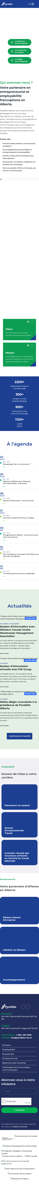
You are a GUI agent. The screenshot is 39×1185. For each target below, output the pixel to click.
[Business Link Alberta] (19, 1178)
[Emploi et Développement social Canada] (19, 1146)
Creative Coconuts (19, 1127)
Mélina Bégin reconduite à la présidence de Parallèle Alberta (18, 705)
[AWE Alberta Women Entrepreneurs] (19, 1169)
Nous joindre (8, 1054)
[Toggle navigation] (37, 4)
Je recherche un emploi (20, 51)
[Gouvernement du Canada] (25, 1136)
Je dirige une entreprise (21, 60)
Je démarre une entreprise (21, 42)
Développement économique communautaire (16, 1068)
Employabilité (14, 624)
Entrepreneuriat (10, 1058)
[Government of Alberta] (12, 1156)
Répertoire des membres (14, 1063)
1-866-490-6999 (24, 1035)
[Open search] (23, 4)
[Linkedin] (28, 1007)
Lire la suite (4, 653)
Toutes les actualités (19, 736)
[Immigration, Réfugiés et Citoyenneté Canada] (19, 1152)
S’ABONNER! (19, 1110)
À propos (6, 1045)
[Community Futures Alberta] (19, 1174)
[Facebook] (23, 1007)
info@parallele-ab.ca (21, 1037)
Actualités (4, 624)
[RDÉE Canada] (31, 1156)
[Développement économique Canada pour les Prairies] (8, 1138)
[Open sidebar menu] (26, 4)
